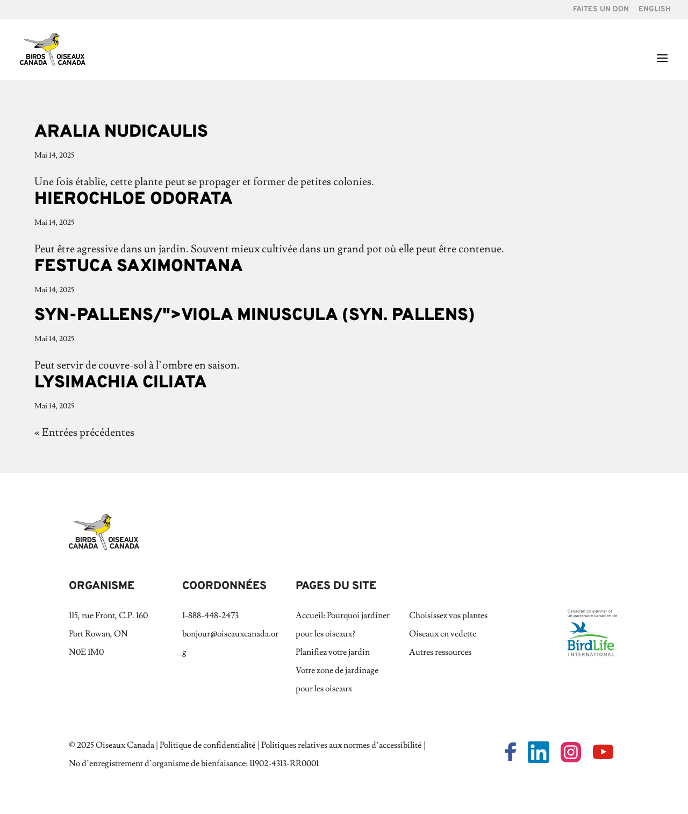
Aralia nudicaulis (121, 132)
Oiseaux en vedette (442, 633)
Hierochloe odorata (133, 199)
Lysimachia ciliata (120, 383)
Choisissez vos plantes (448, 615)
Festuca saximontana (138, 267)
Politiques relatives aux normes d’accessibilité (341, 745)
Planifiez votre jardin (333, 652)
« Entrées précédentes (84, 433)
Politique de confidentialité (208, 745)
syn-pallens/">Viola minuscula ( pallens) (254, 316)
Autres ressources (440, 652)
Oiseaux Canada (125, 745)
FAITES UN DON (601, 10)
